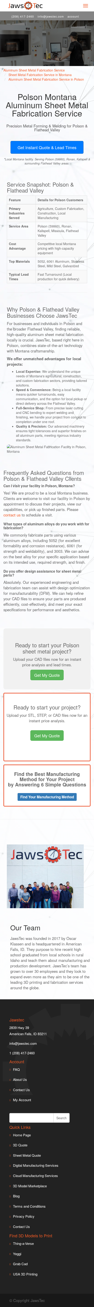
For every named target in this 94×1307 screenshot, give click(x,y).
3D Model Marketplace (30, 1185)
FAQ (16, 1069)
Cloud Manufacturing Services (35, 1175)
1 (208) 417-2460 (22, 1052)
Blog (16, 1195)
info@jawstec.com (51, 16)
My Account (22, 1099)
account (73, 16)
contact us (12, 515)
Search (61, 1118)
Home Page (22, 1134)
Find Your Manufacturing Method (47, 796)
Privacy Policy (23, 1216)
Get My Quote (47, 675)
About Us (20, 1079)
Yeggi (17, 1253)
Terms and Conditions (29, 1206)
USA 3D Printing (25, 1274)
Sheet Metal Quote (27, 1155)
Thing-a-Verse (23, 1243)
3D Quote (20, 1145)
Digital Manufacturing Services (35, 1165)
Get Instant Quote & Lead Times (47, 147)
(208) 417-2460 (22, 16)
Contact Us (21, 1089)
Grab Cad (20, 1263)
